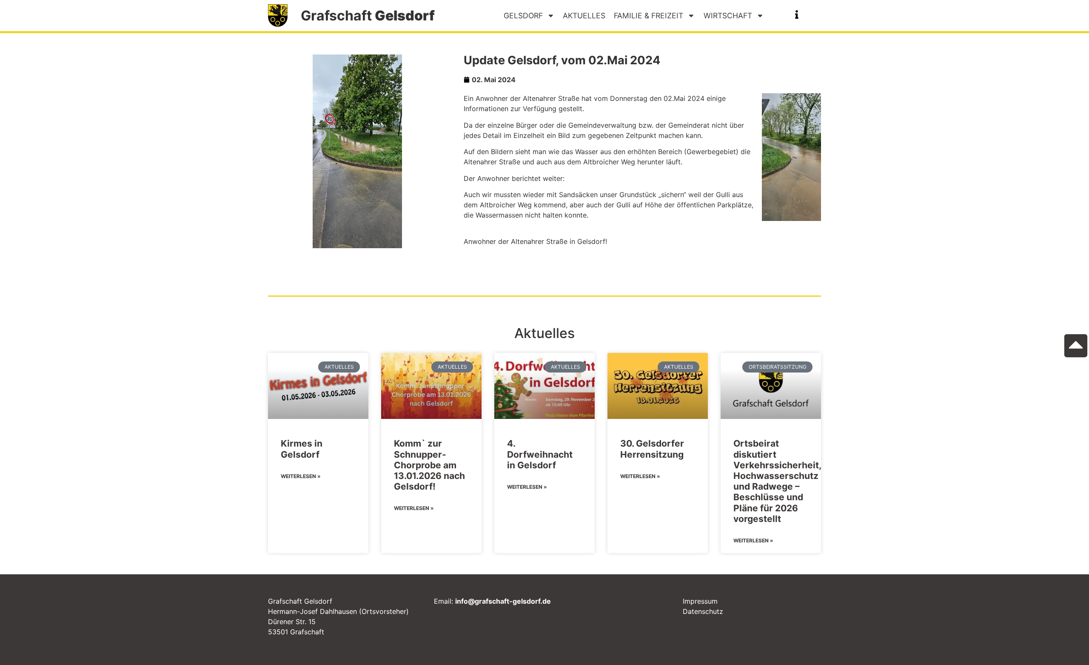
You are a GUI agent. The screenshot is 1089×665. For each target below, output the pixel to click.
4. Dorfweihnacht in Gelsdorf (540, 454)
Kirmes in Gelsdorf (301, 448)
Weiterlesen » (301, 476)
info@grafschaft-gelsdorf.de (503, 601)
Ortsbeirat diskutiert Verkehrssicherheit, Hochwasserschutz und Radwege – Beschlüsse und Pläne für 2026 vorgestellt (777, 481)
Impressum (700, 601)
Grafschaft (368, 15)
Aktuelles (584, 15)
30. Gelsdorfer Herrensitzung (652, 448)
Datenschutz (703, 611)
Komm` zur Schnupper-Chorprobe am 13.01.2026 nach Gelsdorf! (429, 465)
